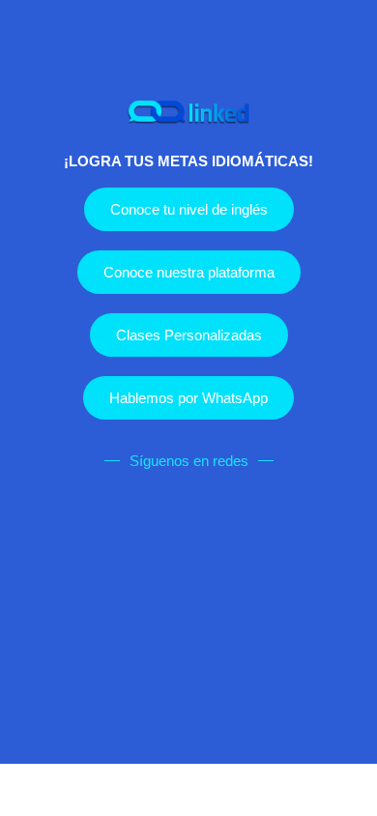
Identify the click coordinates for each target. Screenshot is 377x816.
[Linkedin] (222, 516)
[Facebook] (154, 516)
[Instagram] (188, 516)
